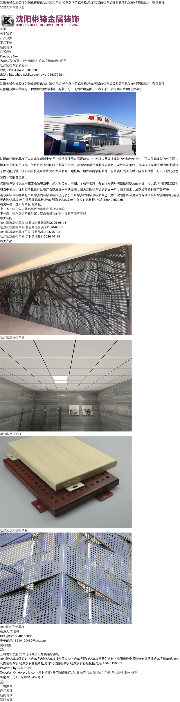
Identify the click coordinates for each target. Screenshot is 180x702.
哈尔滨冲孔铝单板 (12, 626)
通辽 (100, 672)
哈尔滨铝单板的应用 (52, 60)
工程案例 (6, 42)
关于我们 (6, 33)
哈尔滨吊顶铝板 (11, 433)
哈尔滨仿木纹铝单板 (14, 530)
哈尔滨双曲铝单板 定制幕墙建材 (22, 236)
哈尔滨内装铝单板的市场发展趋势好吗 (38, 208)
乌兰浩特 (117, 672)
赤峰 (107, 672)
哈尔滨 (91, 672)
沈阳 (76, 672)
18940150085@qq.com (29, 640)
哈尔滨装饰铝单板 (12, 337)
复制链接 (44, 672)
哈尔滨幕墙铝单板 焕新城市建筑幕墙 (25, 222)
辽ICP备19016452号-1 (27, 677)
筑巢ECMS (24, 667)
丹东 (134, 672)
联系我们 (6, 51)
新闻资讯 (6, 47)
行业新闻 (29, 60)
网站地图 (6, 645)
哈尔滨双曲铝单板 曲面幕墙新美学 (23, 227)
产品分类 (6, 38)
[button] (6, 56)
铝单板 (36, 204)
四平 (127, 672)
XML (3, 649)
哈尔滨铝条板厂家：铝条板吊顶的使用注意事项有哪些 (49, 213)
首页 (3, 28)
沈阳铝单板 (23, 204)
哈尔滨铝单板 (52, 2)
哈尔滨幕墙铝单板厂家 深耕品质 (22, 231)
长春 (83, 672)
